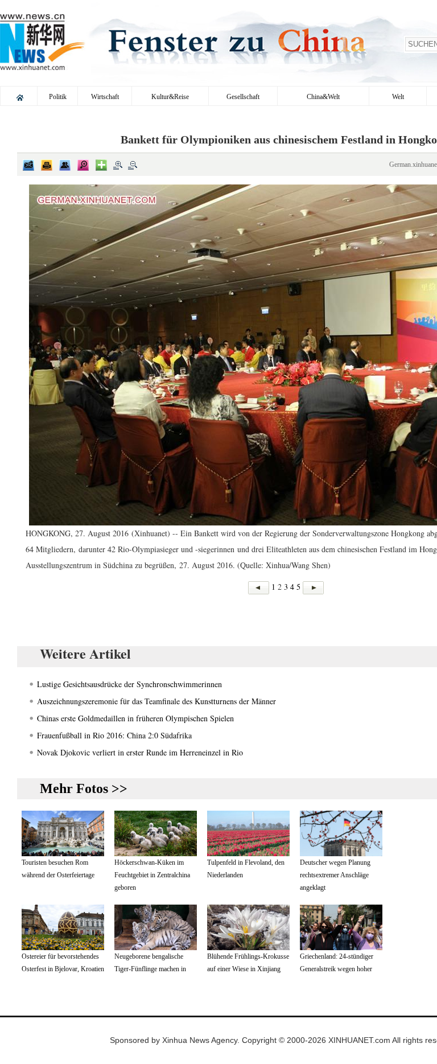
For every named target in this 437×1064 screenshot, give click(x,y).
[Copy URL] (65, 165)
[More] (101, 165)
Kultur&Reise (170, 97)
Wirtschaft (105, 97)
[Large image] (83, 165)
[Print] (46, 165)
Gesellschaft (242, 97)
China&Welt (323, 97)
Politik (58, 97)
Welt (398, 97)
